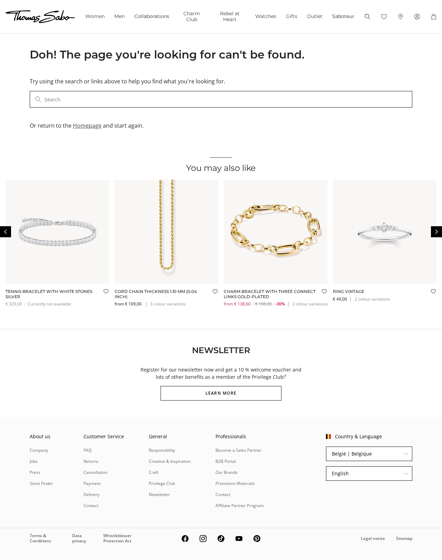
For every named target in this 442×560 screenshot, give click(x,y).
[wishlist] (384, 16)
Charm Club (191, 16)
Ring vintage (348, 291)
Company (39, 450)
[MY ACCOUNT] (417, 16)
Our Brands (226, 472)
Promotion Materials (235, 483)
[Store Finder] (400, 16)
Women (95, 16)
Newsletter (159, 494)
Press (35, 472)
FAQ (88, 450)
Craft (153, 472)
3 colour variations (168, 304)
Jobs (34, 461)
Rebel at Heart (230, 16)
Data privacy (79, 538)
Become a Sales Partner (238, 450)
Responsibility (162, 450)
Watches (265, 16)
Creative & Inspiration (170, 461)
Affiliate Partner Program (239, 505)
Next (436, 231)
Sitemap (404, 538)
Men (119, 16)
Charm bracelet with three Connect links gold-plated (270, 294)
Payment (92, 483)
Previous (5, 231)
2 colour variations (310, 304)
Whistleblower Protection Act (117, 538)
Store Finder (41, 483)
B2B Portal (225, 461)
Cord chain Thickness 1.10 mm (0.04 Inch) (156, 294)
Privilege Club (162, 483)
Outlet (315, 16)
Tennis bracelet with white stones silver (49, 294)
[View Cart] (433, 16)
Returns (91, 461)
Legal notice (373, 538)
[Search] (367, 16)
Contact (91, 505)
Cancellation (95, 472)
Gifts (291, 16)
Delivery (91, 494)
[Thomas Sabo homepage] (40, 16)
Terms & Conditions (40, 538)
